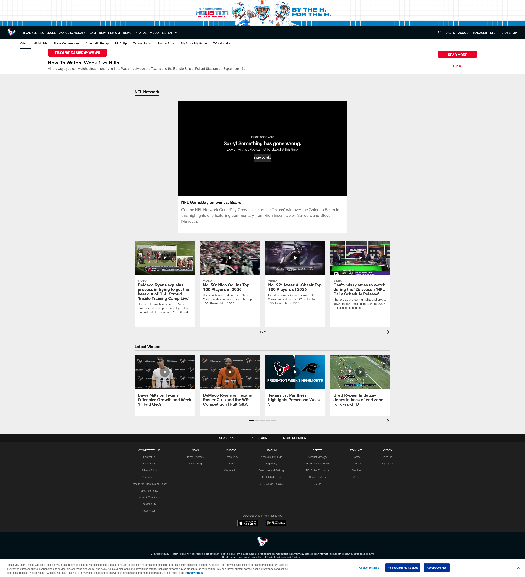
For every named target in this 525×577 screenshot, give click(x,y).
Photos (231, 450)
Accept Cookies (437, 567)
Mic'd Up (387, 456)
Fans (231, 463)
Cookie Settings (369, 567)
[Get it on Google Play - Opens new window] (276, 525)
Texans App (149, 510)
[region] (262, 568)
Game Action (231, 470)
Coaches (356, 470)
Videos (387, 450)
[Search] (440, 32)
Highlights (387, 463)
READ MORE (457, 55)
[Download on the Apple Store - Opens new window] (247, 523)
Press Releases (195, 456)
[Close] (457, 65)
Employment (149, 463)
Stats (356, 477)
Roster (356, 456)
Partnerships (149, 477)
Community (231, 456)
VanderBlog (195, 463)
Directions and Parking (271, 470)
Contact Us (149, 456)
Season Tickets (317, 477)
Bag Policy (271, 463)
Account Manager (317, 456)
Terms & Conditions (149, 497)
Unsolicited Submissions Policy (149, 483)
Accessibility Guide (271, 456)
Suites (317, 483)
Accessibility (149, 503)
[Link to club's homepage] (11, 32)
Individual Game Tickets (317, 463)
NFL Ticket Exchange (317, 470)
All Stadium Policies (271, 483)
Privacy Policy (149, 470)
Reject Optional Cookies (403, 567)
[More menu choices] (176, 32)
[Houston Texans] (262, 542)
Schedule (356, 463)
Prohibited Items (271, 477)
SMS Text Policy (149, 490)
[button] (262, 158)
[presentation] (388, 332)
